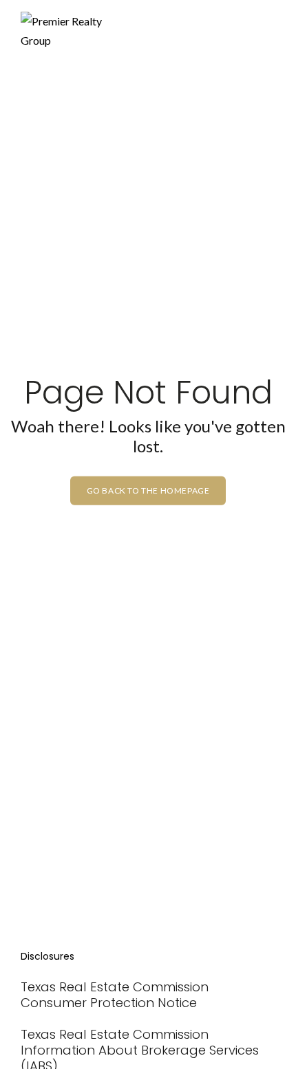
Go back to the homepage (148, 490)
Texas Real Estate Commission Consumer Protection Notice (115, 994)
